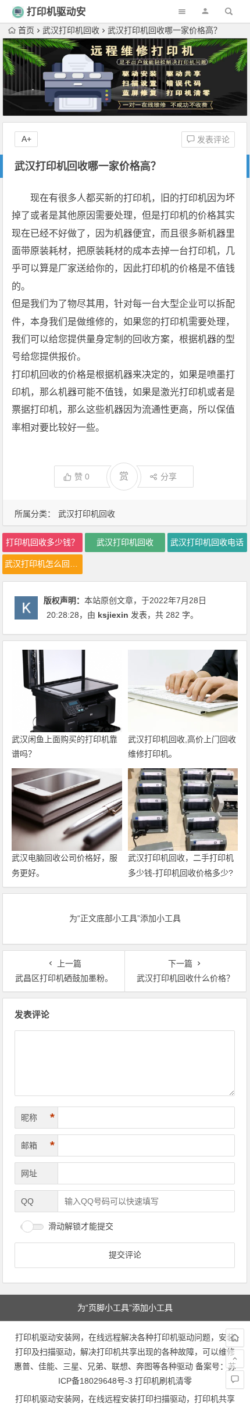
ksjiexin (113, 615)
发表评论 (212, 139)
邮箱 (38, 1145)
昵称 (38, 1117)
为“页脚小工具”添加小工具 (125, 1307)
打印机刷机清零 (163, 1380)
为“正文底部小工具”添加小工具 (125, 918)
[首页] (235, 1338)
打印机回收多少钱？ (42, 542)
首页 (26, 30)
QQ (27, 1201)
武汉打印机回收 (70, 30)
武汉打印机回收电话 (207, 542)
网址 (29, 1173)
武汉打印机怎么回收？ (44, 563)
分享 (168, 476)
